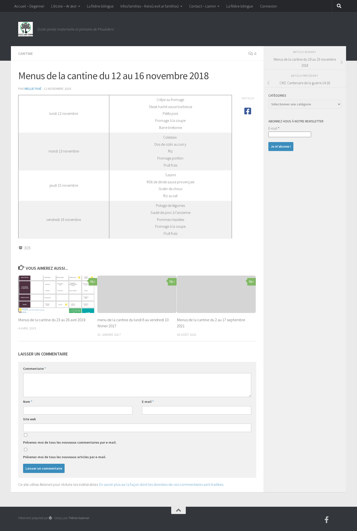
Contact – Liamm (202, 6)
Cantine (25, 53)
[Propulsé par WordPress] (50, 518)
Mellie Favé (33, 88)
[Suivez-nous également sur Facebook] (326, 519)
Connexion (268, 6)
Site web (29, 419)
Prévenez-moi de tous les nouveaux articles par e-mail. (64, 457)
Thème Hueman (78, 518)
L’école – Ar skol (63, 6)
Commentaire (34, 368)
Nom (27, 401)
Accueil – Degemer (29, 6)
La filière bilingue (100, 6)
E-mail (148, 401)
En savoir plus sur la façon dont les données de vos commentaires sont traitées (161, 484)
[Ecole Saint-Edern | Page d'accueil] (25, 29)
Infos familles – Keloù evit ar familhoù (149, 6)
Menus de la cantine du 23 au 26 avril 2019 (51, 319)
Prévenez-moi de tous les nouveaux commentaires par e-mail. (70, 442)
